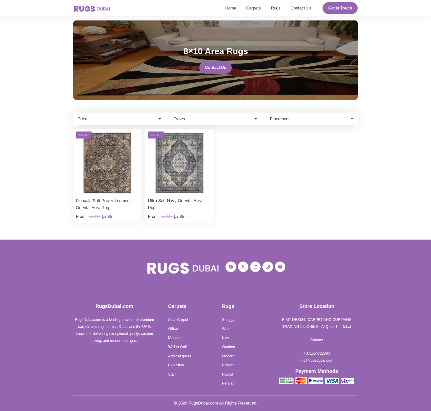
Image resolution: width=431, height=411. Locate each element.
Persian (228, 383)
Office (173, 328)
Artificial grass (179, 356)
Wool (226, 328)
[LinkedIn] (255, 267)
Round (227, 374)
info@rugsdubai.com (316, 360)
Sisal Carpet (178, 319)
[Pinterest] (280, 267)
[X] (243, 267)
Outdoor (228, 347)
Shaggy (228, 319)
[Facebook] (230, 267)
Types (179, 119)
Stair (172, 374)
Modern (228, 356)
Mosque (174, 338)
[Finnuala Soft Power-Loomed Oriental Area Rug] (107, 135)
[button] (263, 8)
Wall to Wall (177, 347)
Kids (225, 338)
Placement (280, 119)
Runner (228, 365)
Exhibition (176, 365)
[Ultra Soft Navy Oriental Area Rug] (179, 135)
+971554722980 (317, 353)
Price (82, 119)
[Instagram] (267, 267)
